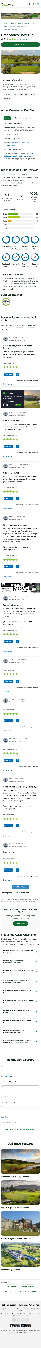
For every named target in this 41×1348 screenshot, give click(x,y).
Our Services (4, 1314)
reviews (24, 39)
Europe (19, 23)
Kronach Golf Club (8, 1077)
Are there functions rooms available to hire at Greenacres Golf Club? (17, 1041)
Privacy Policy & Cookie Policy (22, 1332)
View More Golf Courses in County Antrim (20, 1130)
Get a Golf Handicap (23, 1309)
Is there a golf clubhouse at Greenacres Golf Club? (14, 962)
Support (3, 1309)
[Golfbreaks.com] (20, 399)
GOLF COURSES (11, 1286)
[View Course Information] (20, 1070)
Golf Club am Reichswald (10, 1097)
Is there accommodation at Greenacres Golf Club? (13, 1031)
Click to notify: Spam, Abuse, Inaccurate (27, 380)
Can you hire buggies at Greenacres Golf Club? (17, 991)
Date (10, 325)
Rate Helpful (9, 374)
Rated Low (5, 330)
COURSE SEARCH (28, 1286)
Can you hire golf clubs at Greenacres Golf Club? (18, 1001)
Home (5, 23)
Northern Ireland (8, 26)
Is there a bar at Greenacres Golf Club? (16, 1011)
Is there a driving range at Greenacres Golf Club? (18, 952)
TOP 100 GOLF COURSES (27, 1291)
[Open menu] (38, 4)
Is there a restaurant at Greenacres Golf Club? (17, 1021)
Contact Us (19, 1314)
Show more (7, 384)
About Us (12, 1314)
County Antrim (20, 26)
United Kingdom (28, 23)
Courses (12, 23)
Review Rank (20, 325)
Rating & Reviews (11, 1309)
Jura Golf (4, 1117)
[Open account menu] (29, 4)
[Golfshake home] (7, 4)
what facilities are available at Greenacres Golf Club (19, 156)
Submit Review (20, 924)
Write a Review (20, 45)
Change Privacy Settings (21, 1316)
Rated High (31, 325)
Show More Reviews (21, 887)
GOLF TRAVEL (9, 1291)
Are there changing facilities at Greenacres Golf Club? (15, 981)
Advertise (37, 1314)
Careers (32, 1309)
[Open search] (34, 4)
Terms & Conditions (28, 1314)
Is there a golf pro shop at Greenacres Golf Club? (18, 971)
